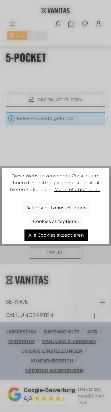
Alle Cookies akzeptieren (56, 235)
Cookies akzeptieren (56, 221)
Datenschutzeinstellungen (56, 207)
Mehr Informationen (77, 189)
